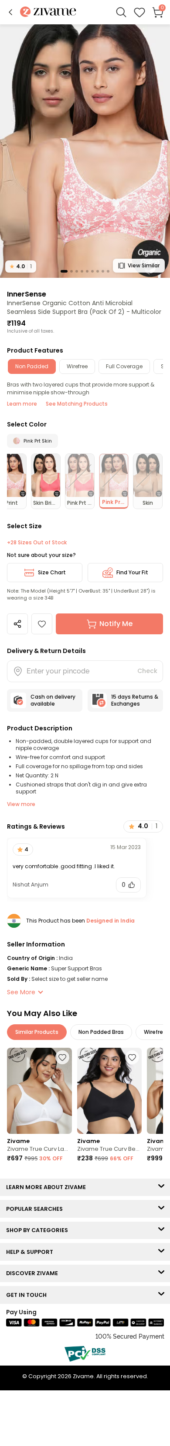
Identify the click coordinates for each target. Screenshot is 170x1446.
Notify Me (116, 624)
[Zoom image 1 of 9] (85, 150)
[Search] (121, 12)
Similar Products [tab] (36, 1032)
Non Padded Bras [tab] (101, 1032)
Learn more (22, 403)
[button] (10, 12)
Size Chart (52, 572)
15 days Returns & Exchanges (134, 700)
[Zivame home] (48, 12)
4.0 (21, 266)
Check (147, 670)
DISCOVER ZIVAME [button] (34, 1273)
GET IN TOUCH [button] (28, 1295)
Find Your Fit (132, 572)
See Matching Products (77, 403)
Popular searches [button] (36, 1209)
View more (21, 804)
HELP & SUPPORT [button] (31, 1252)
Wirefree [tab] (77, 366)
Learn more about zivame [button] (48, 1187)
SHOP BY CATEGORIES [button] (39, 1230)
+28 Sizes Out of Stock (37, 542)
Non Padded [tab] (31, 366)
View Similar (144, 265)
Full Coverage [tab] (124, 366)
